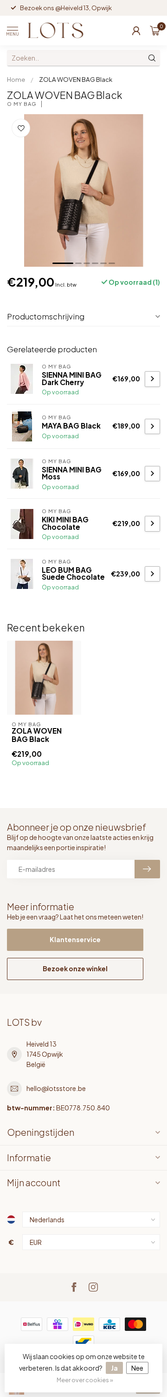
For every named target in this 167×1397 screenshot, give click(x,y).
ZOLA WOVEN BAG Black (75, 79)
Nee (137, 1368)
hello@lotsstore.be (56, 1088)
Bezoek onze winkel (75, 968)
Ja (114, 1368)
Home (16, 79)
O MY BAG (22, 103)
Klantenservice (75, 939)
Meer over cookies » (85, 1380)
